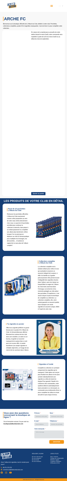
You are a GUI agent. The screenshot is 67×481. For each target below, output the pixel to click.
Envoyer (56, 442)
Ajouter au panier (38, 193)
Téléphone (53, 421)
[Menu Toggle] (51, 6)
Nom (51, 413)
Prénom (37, 413)
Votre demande (39, 429)
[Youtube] (10, 472)
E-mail (36, 421)
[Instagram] (6, 472)
